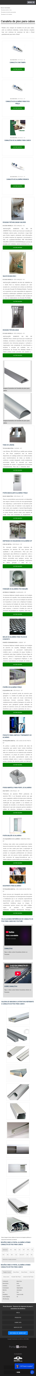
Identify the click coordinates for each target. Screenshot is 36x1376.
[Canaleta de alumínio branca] (18, 1225)
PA (31, 1254)
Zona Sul (32, 1272)
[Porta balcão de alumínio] (17, 825)
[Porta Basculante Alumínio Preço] (17, 483)
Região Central (7, 1272)
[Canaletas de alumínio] (18, 1111)
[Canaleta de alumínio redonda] (18, 1149)
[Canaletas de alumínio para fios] (18, 1035)
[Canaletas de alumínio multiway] (18, 1073)
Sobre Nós (18, 1322)
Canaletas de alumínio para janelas (8, 12)
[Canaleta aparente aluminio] (18, 1206)
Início (18, 1312)
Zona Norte (16, 1272)
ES (19, 1249)
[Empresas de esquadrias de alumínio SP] (17, 531)
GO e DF (22, 1254)
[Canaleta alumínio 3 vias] (18, 1187)
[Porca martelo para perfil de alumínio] (17, 777)
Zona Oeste (24, 1272)
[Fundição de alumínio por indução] (17, 579)
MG (15, 1249)
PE (7, 1254)
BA (12, 1254)
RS (3, 1254)
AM (27, 1254)
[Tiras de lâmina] (17, 435)
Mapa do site (18, 1327)
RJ (11, 1249)
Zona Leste (6, 1276)
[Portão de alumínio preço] (17, 677)
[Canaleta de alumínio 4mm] (18, 1054)
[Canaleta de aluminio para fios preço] (18, 1092)
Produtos (18, 1317)
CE (16, 1254)
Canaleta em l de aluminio (6, 14)
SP (23, 1249)
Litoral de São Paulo (28, 1276)
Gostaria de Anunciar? (18, 1333)
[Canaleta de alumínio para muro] (18, 1016)
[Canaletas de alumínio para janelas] (18, 1130)
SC (32, 1249)
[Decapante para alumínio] (17, 875)
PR (28, 1249)
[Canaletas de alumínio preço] (18, 1168)
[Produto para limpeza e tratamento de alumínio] (17, 725)
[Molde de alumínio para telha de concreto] (17, 627)
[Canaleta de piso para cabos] (17, 374)
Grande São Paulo (16, 1276)
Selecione (5, 1249)
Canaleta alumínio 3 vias (6, 9)
